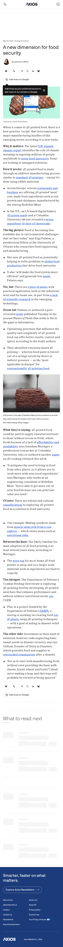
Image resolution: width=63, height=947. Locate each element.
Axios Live (33, 900)
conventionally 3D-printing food (28, 368)
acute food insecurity (35, 158)
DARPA (44, 611)
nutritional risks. (18, 535)
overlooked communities (19, 654)
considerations (12, 505)
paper (56, 454)
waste (46, 276)
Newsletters (8, 919)
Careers (6, 910)
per (51, 596)
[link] (6, 71)
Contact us (7, 915)
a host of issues (38, 287)
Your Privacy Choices (37, 919)
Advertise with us (10, 905)
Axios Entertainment (11, 924)
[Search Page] (58, 4)
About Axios (8, 900)
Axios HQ (32, 905)
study (19, 314)
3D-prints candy (17, 215)
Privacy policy (34, 910)
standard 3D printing (29, 177)
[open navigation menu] (5, 4)
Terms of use (34, 915)
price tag (18, 561)
